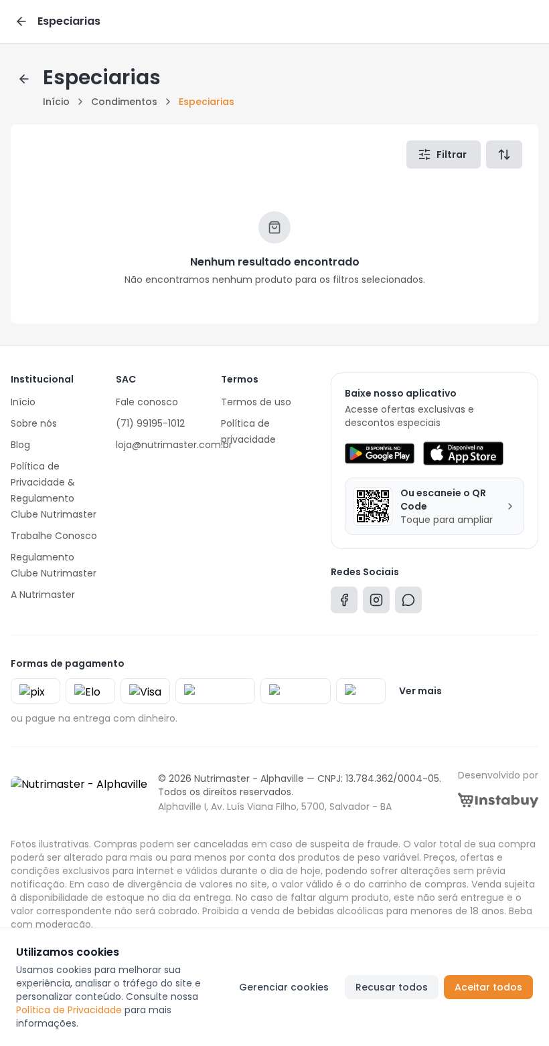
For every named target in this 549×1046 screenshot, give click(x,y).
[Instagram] (376, 603)
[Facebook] (344, 603)
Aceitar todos (488, 987)
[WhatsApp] (408, 603)
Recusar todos (392, 987)
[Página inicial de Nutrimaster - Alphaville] (79, 792)
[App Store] (463, 453)
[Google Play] (379, 453)
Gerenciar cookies (284, 987)
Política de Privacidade (69, 1010)
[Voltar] (21, 21)
